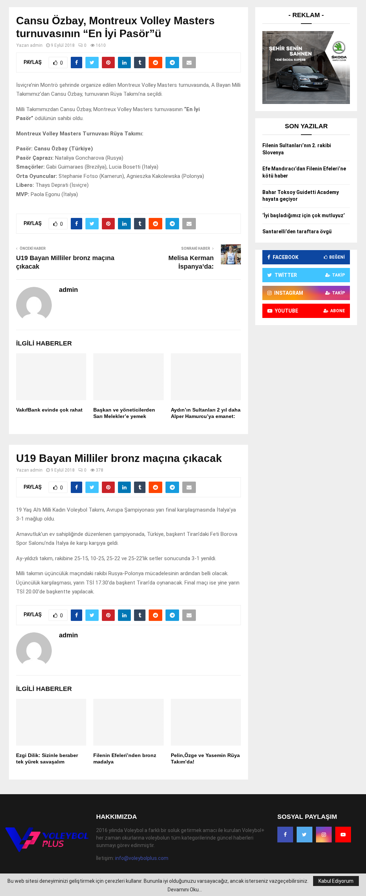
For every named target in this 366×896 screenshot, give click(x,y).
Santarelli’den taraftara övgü (297, 231)
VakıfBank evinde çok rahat (49, 410)
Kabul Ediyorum (335, 881)
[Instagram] (324, 834)
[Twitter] (304, 834)
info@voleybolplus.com (141, 858)
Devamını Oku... (185, 889)
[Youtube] (343, 834)
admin (36, 45)
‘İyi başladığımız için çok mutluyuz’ (303, 215)
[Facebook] (285, 834)
